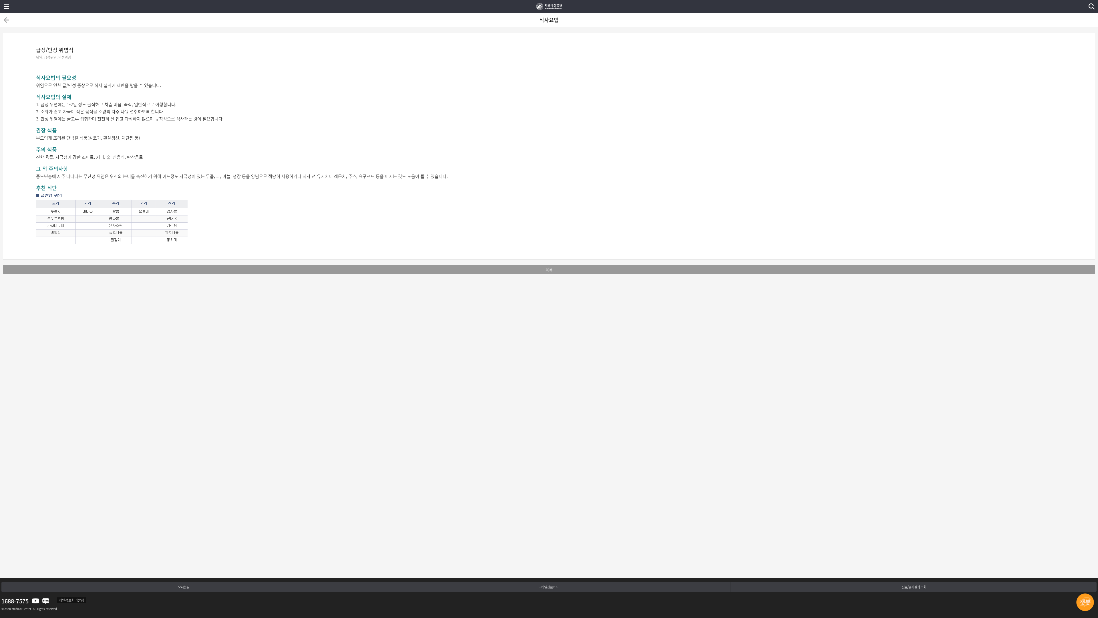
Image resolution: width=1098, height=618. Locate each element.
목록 (549, 269)
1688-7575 (15, 601)
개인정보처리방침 (71, 600)
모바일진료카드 (548, 587)
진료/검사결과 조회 (914, 587)
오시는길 (183, 587)
